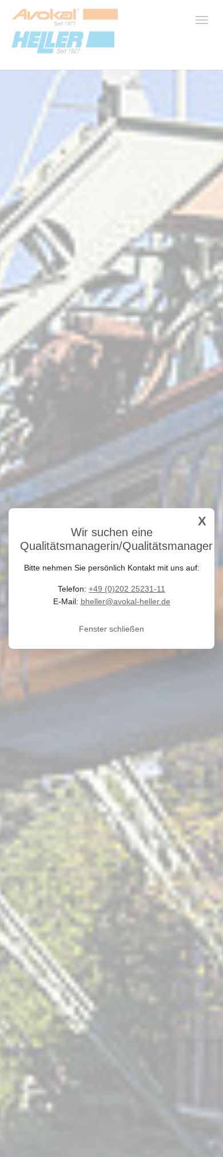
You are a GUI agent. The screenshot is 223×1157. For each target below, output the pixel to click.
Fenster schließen (111, 628)
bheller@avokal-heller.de (125, 601)
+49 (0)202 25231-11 (127, 588)
